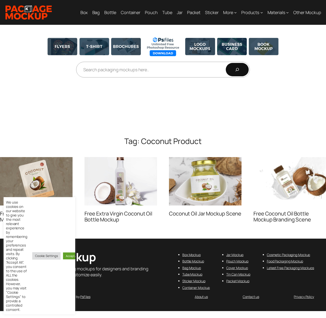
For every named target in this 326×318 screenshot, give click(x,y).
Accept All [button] (72, 256)
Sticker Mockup (193, 281)
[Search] (237, 69)
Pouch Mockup (237, 261)
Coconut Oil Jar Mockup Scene (205, 214)
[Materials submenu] (287, 12)
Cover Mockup (237, 268)
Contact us (251, 296)
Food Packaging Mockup (285, 261)
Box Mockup (191, 254)
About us (201, 296)
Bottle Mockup (193, 261)
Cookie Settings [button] (46, 256)
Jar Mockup (234, 254)
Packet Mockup (237, 281)
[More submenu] (235, 12)
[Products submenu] (261, 12)
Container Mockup (196, 287)
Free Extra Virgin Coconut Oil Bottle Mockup (118, 217)
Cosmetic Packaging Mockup (288, 254)
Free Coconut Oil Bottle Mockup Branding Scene (282, 217)
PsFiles (85, 296)
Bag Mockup (191, 268)
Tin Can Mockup (238, 274)
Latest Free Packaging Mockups (290, 268)
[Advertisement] (163, 107)
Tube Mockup (192, 274)
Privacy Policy (304, 296)
